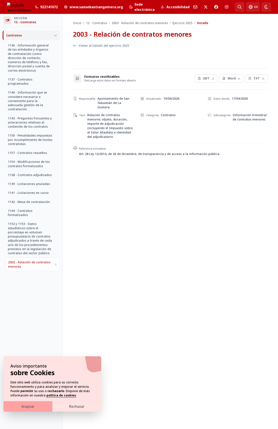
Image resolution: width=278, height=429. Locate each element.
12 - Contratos (96, 23)
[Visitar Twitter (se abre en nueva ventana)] (205, 7)
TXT (256, 78)
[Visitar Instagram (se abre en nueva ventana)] (226, 7)
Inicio (77, 23)
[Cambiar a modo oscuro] (266, 7)
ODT (206, 78)
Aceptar (28, 406)
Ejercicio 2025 (182, 23)
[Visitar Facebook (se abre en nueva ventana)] (216, 7)
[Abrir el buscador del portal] (239, 7)
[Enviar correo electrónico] (195, 7)
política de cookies (61, 395)
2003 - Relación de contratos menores (140, 23)
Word (232, 78)
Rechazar (76, 406)
